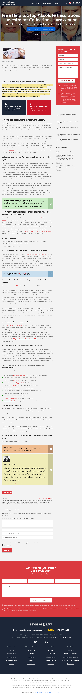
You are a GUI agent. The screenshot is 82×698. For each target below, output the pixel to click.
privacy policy (66, 95)
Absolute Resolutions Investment (8, 61)
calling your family (19, 383)
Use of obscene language (10, 398)
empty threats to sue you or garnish (36, 254)
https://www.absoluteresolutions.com (18, 244)
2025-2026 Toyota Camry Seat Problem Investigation (68, 134)
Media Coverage (51, 660)
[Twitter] (35, 642)
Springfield (31, 653)
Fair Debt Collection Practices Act (13, 325)
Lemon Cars (70, 650)
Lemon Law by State (70, 653)
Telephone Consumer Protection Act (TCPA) (25, 339)
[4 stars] (9, 518)
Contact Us (51, 664)
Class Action (70, 664)
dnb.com (11, 150)
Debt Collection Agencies (70, 657)
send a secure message (41, 513)
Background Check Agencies (70, 660)
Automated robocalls (9, 401)
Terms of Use (38, 692)
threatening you (16, 385)
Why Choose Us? (47, 3)
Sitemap (58, 692)
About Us (57, 3)
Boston (31, 660)
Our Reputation (51, 653)
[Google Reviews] (46, 642)
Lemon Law (11, 650)
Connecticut (31, 650)
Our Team (51, 650)
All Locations (31, 664)
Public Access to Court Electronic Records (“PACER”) (37, 231)
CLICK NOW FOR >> (41, 29)
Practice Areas (35, 3)
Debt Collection (11, 657)
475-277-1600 (14, 108)
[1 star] (3, 518)
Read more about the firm (63, 637)
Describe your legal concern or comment (23, 518)
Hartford (31, 657)
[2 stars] (5, 518)
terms (73, 95)
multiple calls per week (19, 375)
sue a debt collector (18, 286)
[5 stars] (11, 518)
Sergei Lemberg (43, 34)
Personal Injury (11, 653)
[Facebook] (41, 642)
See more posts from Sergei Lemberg (12, 483)
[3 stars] (7, 518)
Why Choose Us (50, 657)
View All (11, 664)
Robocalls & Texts (11, 660)
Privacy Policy (48, 692)
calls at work (16, 380)
